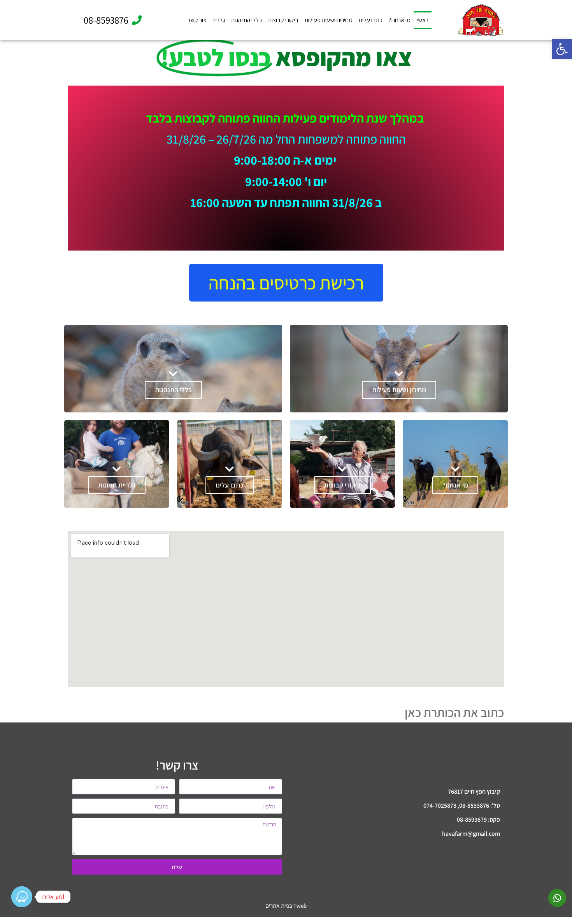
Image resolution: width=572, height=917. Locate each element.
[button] (562, 49)
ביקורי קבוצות (283, 20)
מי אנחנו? (400, 20)
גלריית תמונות (116, 484)
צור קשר (197, 20)
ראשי (422, 20)
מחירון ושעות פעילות (399, 389)
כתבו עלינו (371, 20)
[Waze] (21, 896)
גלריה (218, 20)
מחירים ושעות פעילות (329, 20)
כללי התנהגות (246, 20)
